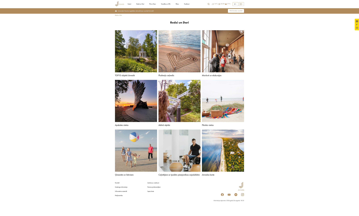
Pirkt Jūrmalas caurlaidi (236, 11)
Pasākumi (186, 4)
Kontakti (117, 183)
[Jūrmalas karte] (223, 151)
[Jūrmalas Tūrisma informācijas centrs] (119, 4)
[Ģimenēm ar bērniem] (136, 151)
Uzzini (129, 4)
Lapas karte (150, 191)
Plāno (177, 4)
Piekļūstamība (119, 195)
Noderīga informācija (121, 187)
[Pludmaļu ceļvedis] (179, 51)
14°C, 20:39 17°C (222, 4)
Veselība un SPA (165, 4)
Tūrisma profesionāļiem (154, 187)
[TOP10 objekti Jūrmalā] (136, 51)
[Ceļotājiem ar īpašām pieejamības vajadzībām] (179, 151)
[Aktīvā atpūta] (179, 101)
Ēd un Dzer (152, 4)
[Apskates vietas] (136, 101)
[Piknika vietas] (223, 101)
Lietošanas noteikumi (153, 183)
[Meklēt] (208, 4)
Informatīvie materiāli (121, 191)
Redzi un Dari (140, 4)
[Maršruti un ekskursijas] (223, 51)
